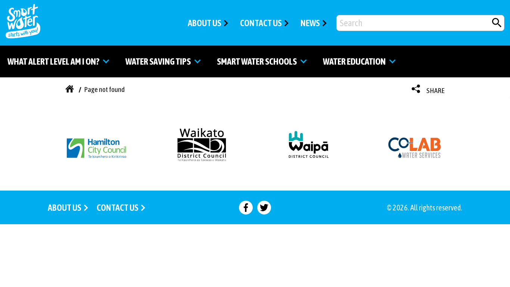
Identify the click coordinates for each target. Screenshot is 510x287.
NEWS (310, 23)
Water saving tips (158, 61)
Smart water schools (257, 61)
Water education (354, 61)
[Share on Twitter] (264, 208)
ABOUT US (204, 23)
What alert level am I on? (53, 61)
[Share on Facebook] (246, 208)
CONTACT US (261, 23)
